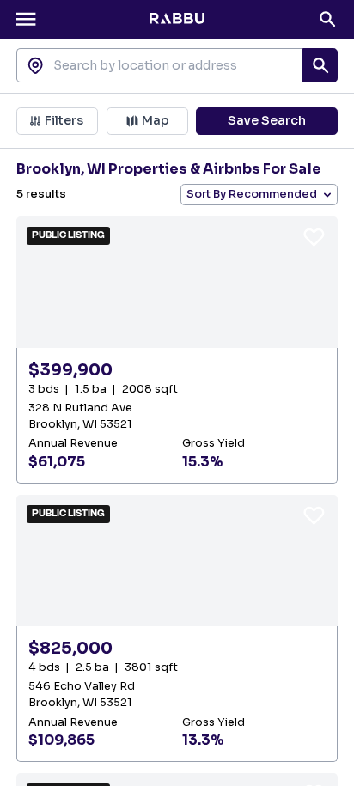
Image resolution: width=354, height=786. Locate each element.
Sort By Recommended (251, 194)
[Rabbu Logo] (177, 19)
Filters (64, 120)
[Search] (327, 18)
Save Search (267, 120)
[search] (319, 65)
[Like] (314, 236)
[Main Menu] (25, 18)
